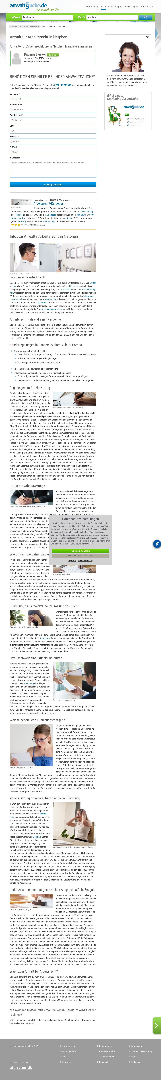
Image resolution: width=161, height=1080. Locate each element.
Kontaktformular (128, 82)
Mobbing (21, 221)
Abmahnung (49, 221)
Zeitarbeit (42, 302)
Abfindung (81, 215)
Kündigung (45, 638)
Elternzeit (73, 286)
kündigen (70, 218)
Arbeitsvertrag (86, 211)
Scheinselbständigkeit (51, 309)
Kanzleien (66, 1062)
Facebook (103, 1062)
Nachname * (16, 104)
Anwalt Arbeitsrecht (31, 26)
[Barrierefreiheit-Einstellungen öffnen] (157, 544)
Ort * (12, 125)
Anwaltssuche (15, 26)
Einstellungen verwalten (80, 555)
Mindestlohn (50, 299)
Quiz (135, 6)
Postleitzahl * (16, 115)
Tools (127, 6)
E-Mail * (14, 147)
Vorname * (15, 94)
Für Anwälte (147, 6)
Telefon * (14, 136)
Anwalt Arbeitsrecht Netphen (53, 26)
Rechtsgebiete (92, 6)
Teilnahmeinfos (106, 1056)
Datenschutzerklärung (139, 1051)
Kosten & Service (107, 1051)
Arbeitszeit (51, 215)
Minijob (19, 215)
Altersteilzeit (67, 289)
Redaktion (135, 1062)
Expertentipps (115, 6)
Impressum (136, 1046)
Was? (15, 17)
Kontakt (52, 55)
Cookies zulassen (80, 551)
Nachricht (15, 157)
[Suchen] (145, 17)
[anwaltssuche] (35, 11)
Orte (103, 6)
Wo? (81, 17)
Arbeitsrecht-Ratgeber (48, 203)
